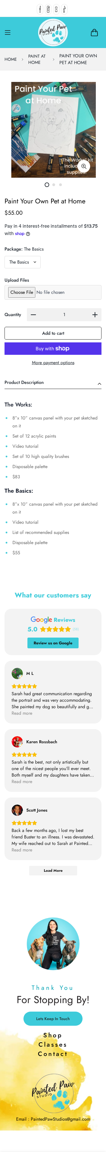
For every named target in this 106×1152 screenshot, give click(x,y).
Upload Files (17, 280)
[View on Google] (17, 673)
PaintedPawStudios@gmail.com (60, 1119)
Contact (53, 1053)
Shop (53, 1035)
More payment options (53, 362)
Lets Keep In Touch (53, 1018)
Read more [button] (22, 713)
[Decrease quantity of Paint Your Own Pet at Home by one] (33, 314)
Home (11, 59)
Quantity (13, 314)
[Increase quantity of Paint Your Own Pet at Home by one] (94, 314)
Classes (53, 1044)
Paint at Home (37, 59)
